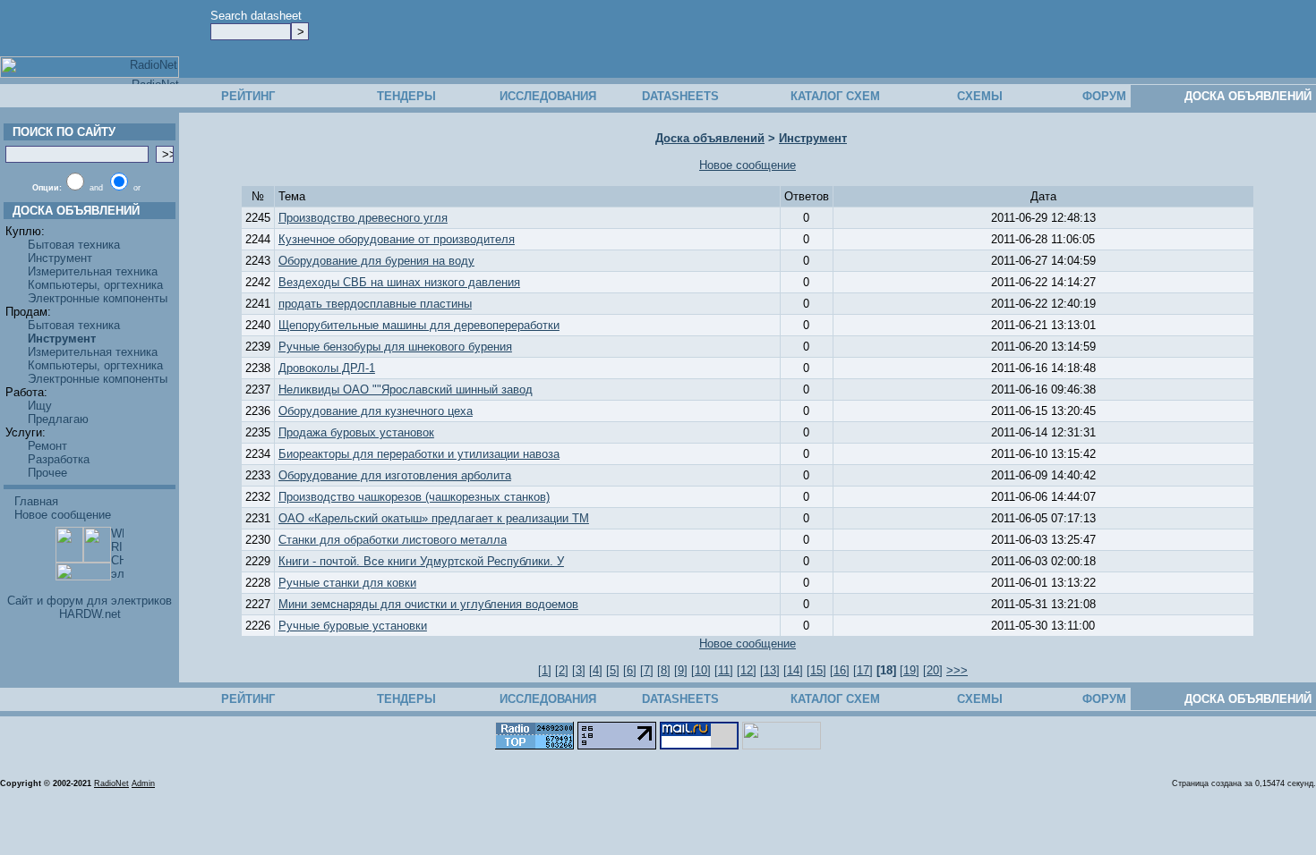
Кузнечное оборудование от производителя (396, 239)
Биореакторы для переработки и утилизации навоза (419, 454)
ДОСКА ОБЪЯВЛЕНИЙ (1248, 96)
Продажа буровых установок (356, 432)
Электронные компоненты (97, 298)
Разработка (59, 459)
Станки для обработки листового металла (392, 539)
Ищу (40, 405)
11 (724, 670)
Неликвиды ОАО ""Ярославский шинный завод (405, 389)
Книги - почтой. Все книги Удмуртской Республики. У (421, 561)
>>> (957, 670)
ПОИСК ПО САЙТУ (60, 132)
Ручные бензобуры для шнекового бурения (395, 346)
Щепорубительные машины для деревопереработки (419, 325)
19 (909, 670)
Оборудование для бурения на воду (376, 260)
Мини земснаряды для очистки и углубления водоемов (428, 604)
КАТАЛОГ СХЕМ (835, 96)
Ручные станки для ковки (347, 582)
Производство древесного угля (363, 217)
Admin (143, 783)
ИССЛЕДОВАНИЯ (548, 96)
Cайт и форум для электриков (89, 600)
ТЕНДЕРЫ (406, 96)
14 (793, 670)
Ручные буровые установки (352, 625)
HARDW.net (90, 614)
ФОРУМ (1104, 96)
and (96, 187)
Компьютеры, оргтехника (95, 285)
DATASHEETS (680, 96)
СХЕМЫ (980, 96)
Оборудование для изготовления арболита (394, 475)
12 (746, 670)
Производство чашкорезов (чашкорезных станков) (414, 497)
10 (701, 670)
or (137, 187)
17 (863, 670)
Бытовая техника (74, 244)
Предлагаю (58, 419)
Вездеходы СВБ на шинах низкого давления (399, 282)
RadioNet (111, 783)
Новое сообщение (62, 514)
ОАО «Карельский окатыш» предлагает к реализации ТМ (433, 518)
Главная (36, 501)
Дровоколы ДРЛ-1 (326, 368)
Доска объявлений (710, 138)
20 (933, 670)
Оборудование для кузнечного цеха (375, 411)
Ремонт (47, 446)
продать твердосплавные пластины (375, 303)
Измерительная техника (93, 271)
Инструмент (60, 258)
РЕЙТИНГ (248, 96)
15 (816, 670)
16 (839, 670)
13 (770, 670)
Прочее (47, 472)
